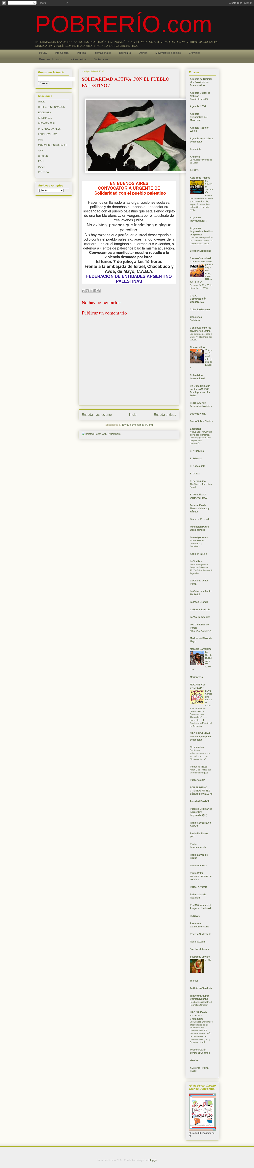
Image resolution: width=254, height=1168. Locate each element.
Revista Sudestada (200, 934)
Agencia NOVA (198, 106)
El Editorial (196, 458)
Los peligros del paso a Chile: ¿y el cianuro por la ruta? (201, 337)
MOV (40, 139)
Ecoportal (195, 428)
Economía (125, 52)
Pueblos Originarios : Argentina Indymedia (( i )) (201, 812)
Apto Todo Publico (200, 177)
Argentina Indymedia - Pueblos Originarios (201, 231)
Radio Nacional (198, 865)
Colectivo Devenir (200, 309)
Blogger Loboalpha (200, 250)
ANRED (194, 170)
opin (40, 150)
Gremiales (194, 52)
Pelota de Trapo (198, 766)
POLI (40, 161)
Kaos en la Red (198, 553)
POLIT (41, 166)
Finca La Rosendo (200, 519)
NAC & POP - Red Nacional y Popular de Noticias (200, 736)
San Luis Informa (199, 949)
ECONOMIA (44, 112)
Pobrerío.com (197, 780)
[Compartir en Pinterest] (99, 291)
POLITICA (43, 172)
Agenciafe (195, 149)
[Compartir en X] (91, 291)
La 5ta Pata (196, 561)
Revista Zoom (198, 941)
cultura (41, 101)
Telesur (194, 980)
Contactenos (101, 59)
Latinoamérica (78, 59)
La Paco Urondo (199, 602)
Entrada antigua (165, 414)
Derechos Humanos (50, 59)
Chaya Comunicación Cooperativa (198, 298)
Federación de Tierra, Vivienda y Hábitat (200, 508)
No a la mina (197, 747)
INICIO (43, 52)
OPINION (43, 156)
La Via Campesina (200, 617)
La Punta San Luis (200, 609)
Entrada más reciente (97, 414)
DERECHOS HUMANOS (51, 107)
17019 (208, 960)
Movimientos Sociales (168, 52)
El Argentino (197, 451)
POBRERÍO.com (123, 24)
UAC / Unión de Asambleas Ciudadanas (198, 1015)
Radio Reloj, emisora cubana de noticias (201, 876)
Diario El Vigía (198, 413)
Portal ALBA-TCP (200, 801)
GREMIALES (45, 118)
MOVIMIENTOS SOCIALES (52, 145)
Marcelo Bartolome (201, 649)
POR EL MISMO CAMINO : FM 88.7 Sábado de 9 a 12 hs (201, 790)
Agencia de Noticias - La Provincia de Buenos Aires (201, 82)
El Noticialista (197, 466)
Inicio (133, 414)
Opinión (143, 52)
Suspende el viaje (200, 956)
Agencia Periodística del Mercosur (198, 117)
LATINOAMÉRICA (47, 134)
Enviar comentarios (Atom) (137, 424)
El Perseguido (198, 481)
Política (81, 52)
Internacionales (102, 52)
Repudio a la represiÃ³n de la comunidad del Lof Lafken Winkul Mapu (201, 240)
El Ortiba (195, 473)
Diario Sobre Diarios (201, 421)
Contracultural (198, 347)
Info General (62, 52)
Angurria (195, 156)
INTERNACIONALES (49, 128)
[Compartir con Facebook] (95, 291)
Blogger (152, 1160)
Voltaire (194, 1060)
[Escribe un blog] (87, 291)
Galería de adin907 (199, 99)
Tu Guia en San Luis (201, 988)
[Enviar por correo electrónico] (84, 291)
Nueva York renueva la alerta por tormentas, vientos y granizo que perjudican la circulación (201, 438)
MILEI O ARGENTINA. (201, 631)
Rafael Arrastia (198, 887)
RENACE (195, 916)
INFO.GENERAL (47, 123)
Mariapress (196, 677)
